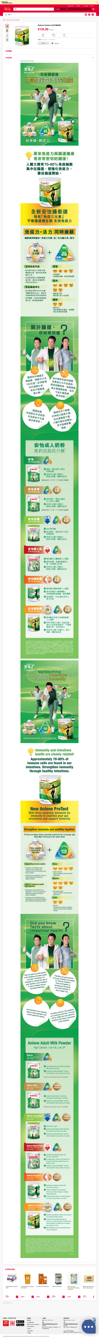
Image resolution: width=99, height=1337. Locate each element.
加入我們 (29, 1333)
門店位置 (86, 5)
